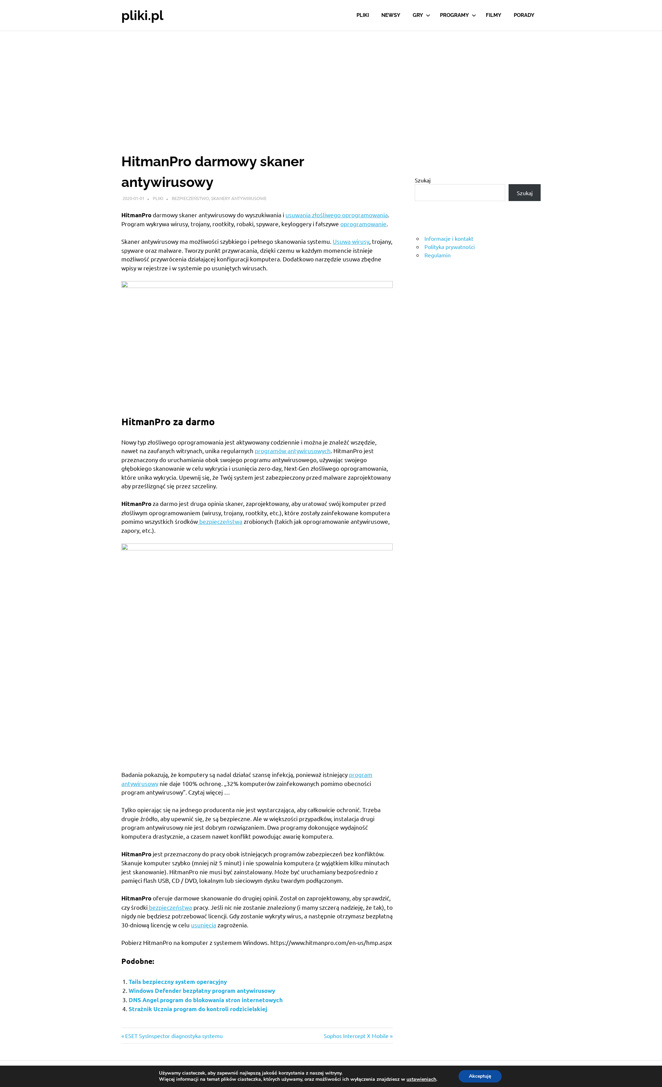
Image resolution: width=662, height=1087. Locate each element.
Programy (454, 15)
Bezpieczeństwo (190, 198)
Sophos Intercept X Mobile (356, 1035)
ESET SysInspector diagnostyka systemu (174, 1035)
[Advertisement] (331, 82)
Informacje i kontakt (448, 238)
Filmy (493, 15)
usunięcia (203, 924)
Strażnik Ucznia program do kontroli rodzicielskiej (198, 1009)
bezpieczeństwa (220, 521)
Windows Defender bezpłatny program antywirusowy (202, 990)
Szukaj (423, 180)
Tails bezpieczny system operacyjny (178, 981)
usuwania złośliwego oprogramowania (336, 214)
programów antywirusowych (293, 450)
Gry (418, 15)
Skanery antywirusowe (239, 198)
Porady (524, 15)
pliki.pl (142, 15)
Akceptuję (480, 1076)
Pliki (363, 15)
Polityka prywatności (449, 246)
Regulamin (437, 254)
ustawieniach (421, 1079)
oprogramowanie (363, 223)
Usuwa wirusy (351, 241)
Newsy (390, 15)
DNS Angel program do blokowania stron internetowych (206, 1000)
